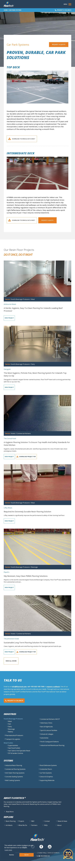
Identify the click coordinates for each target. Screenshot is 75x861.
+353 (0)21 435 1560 (37, 687)
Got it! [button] (26, 855)
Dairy (10, 727)
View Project (9, 318)
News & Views (62, 821)
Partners (34, 825)
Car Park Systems (46, 773)
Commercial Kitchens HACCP (50, 719)
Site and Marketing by (31, 856)
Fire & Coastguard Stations (49, 742)
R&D (32, 821)
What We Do (22, 825)
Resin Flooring (11, 821)
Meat (10, 721)
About (59, 825)
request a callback (53, 687)
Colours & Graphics (46, 777)
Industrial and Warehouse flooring (52, 745)
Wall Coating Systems (12, 780)
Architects (9, 825)
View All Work (11, 661)
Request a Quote (58, 45)
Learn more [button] (8, 850)
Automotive (44, 738)
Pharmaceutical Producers (14, 735)
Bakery (10, 732)
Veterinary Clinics (46, 723)
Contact (47, 821)
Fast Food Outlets (14, 748)
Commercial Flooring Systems (15, 769)
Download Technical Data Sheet (23, 139)
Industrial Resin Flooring (13, 765)
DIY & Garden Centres (15, 753)
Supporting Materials (47, 780)
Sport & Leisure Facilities (48, 730)
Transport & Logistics (12, 739)
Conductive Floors (46, 769)
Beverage (11, 729)
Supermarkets (13, 745)
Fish (9, 724)
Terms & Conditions (53, 853)
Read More (10, 812)
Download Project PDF (27, 456)
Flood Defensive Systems (48, 765)
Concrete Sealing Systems (14, 777)
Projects (21, 821)
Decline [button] (11, 855)
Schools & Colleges (46, 734)
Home (6, 10)
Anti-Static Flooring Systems (14, 773)
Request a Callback (64, 10)
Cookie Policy (42, 853)
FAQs (46, 825)
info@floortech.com (19, 687)
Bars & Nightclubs (46, 727)
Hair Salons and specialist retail (19, 751)
